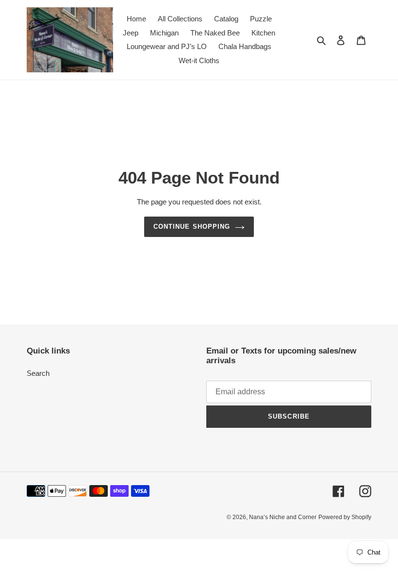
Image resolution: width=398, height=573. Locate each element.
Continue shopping (191, 226)
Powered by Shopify (344, 517)
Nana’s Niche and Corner (282, 517)
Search (38, 373)
